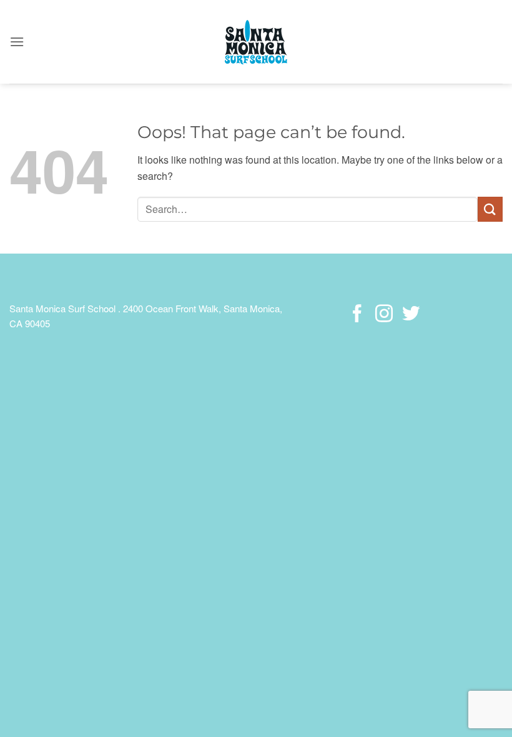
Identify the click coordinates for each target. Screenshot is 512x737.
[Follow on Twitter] (410, 315)
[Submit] (490, 209)
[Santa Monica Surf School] (256, 42)
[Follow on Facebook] (357, 315)
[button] (16, 41)
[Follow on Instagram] (384, 315)
